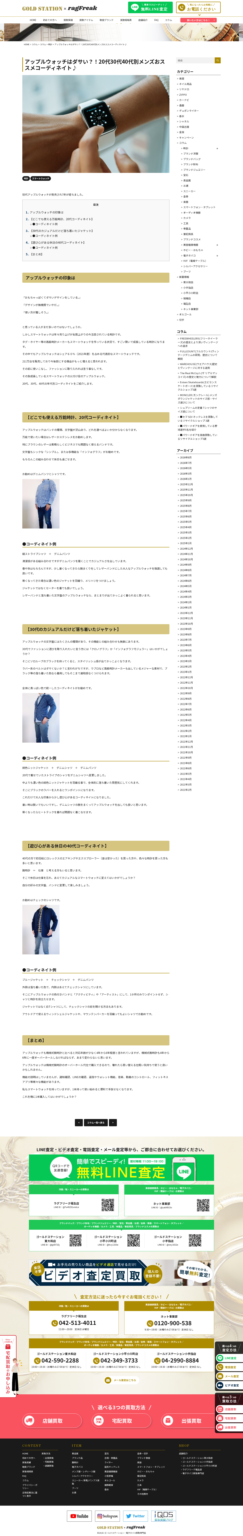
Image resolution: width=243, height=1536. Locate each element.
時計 (185, 148)
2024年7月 (186, 575)
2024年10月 (186, 559)
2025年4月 (186, 527)
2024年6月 (186, 580)
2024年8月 (186, 570)
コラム (168, 20)
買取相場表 (126, 20)
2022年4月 (186, 720)
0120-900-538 (173, 1323)
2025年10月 (186, 495)
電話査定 (230, 1367)
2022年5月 (186, 714)
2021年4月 (186, 779)
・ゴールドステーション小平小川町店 (198, 1465)
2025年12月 (186, 484)
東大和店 (188, 282)
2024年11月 (186, 554)
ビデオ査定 (232, 1385)
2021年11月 (186, 747)
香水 (181, 116)
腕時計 (75, 1462)
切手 (181, 319)
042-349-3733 (119, 1360)
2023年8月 (186, 634)
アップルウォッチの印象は (44, 212)
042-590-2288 (60, 1360)
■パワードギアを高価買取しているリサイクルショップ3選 (197, 436)
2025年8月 (186, 505)
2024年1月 (186, 607)
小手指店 (188, 287)
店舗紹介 (143, 20)
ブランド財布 (190, 164)
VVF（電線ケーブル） (195, 260)
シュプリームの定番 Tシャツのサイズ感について (197, 409)
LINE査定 (231, 1358)
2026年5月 (186, 468)
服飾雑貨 (108, 1485)
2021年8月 (186, 763)
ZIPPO (183, 94)
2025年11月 (186, 489)
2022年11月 (186, 682)
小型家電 (108, 1475)
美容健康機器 (190, 244)
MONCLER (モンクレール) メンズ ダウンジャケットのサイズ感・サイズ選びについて (197, 398)
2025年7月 (186, 511)
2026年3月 (186, 473)
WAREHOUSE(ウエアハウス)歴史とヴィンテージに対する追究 (197, 365)
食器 (181, 105)
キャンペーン (186, 137)
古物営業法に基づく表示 (29, 1494)
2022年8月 (186, 698)
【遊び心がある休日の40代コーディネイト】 (56, 242)
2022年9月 (186, 693)
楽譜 (181, 78)
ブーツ (187, 271)
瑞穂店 (187, 298)
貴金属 (187, 180)
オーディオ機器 (192, 212)
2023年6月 (186, 645)
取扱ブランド (107, 20)
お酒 (185, 185)
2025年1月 (186, 543)
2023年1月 (186, 671)
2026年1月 (186, 478)
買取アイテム (86, 20)
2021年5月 (186, 773)
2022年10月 (186, 688)
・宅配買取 (48, 1461)
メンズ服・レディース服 (83, 1471)
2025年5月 (186, 521)
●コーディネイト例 (45, 224)
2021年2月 (186, 789)
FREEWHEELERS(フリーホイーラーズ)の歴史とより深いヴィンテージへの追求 (198, 342)
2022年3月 (186, 725)
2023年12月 (186, 613)
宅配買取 (122, 1420)
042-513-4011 (77, 1322)
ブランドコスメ (192, 239)
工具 (185, 223)
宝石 (185, 175)
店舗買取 (52, 1420)
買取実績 (68, 20)
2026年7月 (186, 462)
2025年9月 (186, 500)
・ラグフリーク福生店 (191, 1469)
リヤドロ (184, 89)
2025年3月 (186, 532)
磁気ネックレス (112, 1466)
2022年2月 (186, 731)
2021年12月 (186, 741)
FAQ (156, 20)
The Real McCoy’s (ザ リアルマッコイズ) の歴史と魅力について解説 (197, 375)
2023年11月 (186, 618)
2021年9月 (186, 757)
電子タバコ (189, 255)
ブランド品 (77, 1457)
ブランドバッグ (192, 159)
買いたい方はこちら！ (198, 20)
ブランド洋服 (190, 153)
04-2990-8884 (180, 1360)
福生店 (187, 303)
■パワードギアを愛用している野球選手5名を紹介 (197, 427)
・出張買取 (48, 1457)
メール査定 (232, 1376)
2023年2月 (186, 666)
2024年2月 (186, 602)
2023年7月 (186, 639)
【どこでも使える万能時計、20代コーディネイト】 (60, 219)
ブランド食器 (143, 1457)
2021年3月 (186, 784)
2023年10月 (186, 623)
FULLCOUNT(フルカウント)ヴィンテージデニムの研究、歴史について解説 (198, 355)
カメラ (187, 218)
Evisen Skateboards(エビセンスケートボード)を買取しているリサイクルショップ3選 (198, 385)
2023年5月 (186, 650)
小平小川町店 (190, 293)
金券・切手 (142, 1453)
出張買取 (191, 1420)
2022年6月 (186, 709)
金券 (185, 196)
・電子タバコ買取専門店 (192, 1473)
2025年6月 (186, 516)
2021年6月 (186, 768)
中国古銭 (184, 126)
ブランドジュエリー (194, 169)
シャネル (184, 121)
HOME (33, 20)
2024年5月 (186, 586)
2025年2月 (186, 538)
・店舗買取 (48, 1465)
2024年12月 (186, 548)
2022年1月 (186, 736)
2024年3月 (186, 596)
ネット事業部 (190, 309)
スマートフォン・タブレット (199, 207)
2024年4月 (186, 591)
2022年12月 (186, 677)
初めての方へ (50, 20)
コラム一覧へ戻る (95, 1122)
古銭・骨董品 (110, 1457)
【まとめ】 (35, 254)
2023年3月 (186, 661)
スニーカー (189, 191)
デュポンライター (189, 110)
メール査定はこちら (125, 1380)
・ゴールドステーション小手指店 (196, 1461)
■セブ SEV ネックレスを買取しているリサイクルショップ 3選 (198, 418)
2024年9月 (186, 564)
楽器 (185, 202)
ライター (108, 1462)
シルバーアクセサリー (195, 266)
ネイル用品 (185, 84)
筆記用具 (188, 234)
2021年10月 (186, 752)
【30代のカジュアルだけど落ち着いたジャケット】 (60, 231)
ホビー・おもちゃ (193, 250)
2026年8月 (186, 457)
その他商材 (142, 1493)
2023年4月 (186, 655)
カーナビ (184, 100)
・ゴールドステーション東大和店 (196, 1457)
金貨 (181, 132)
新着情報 (184, 277)
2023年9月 (186, 629)
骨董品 (187, 228)
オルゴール (185, 314)
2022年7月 (186, 704)
